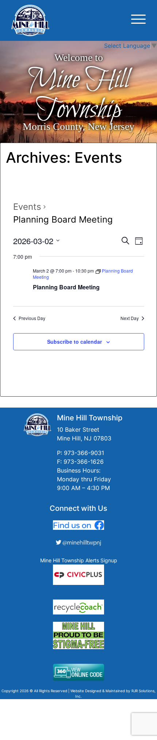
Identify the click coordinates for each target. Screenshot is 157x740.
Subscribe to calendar (74, 341)
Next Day (129, 318)
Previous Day (32, 318)
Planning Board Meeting (66, 287)
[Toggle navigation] (138, 20)
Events (27, 206)
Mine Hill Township (79, 95)
